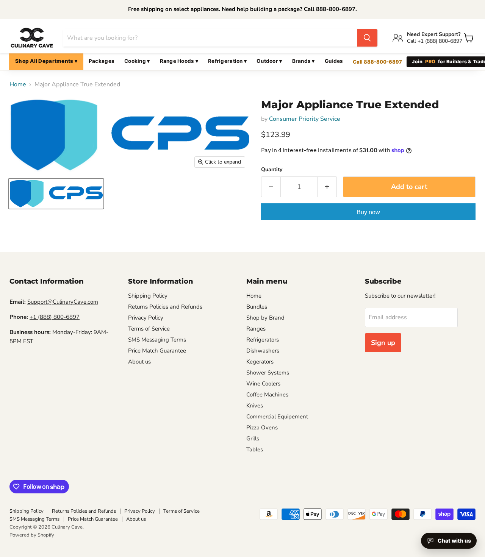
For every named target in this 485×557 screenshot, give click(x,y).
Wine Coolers (263, 383)
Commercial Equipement (277, 416)
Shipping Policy (147, 296)
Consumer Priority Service (304, 119)
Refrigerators (262, 339)
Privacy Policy (145, 317)
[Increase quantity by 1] (327, 186)
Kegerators (260, 361)
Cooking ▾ (137, 61)
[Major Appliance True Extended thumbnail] (56, 194)
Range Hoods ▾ (179, 61)
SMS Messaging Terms (157, 339)
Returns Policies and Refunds (165, 306)
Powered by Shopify (31, 535)
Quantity (271, 170)
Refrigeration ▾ (227, 61)
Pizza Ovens (262, 427)
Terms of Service (149, 328)
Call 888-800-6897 (377, 62)
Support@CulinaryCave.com (62, 302)
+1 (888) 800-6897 (55, 317)
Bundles (256, 306)
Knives (254, 405)
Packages (101, 61)
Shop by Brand (265, 317)
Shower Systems (267, 372)
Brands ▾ (303, 61)
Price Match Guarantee (157, 350)
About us (139, 361)
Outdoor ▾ (269, 61)
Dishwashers (262, 350)
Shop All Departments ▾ (46, 61)
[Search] (367, 38)
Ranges (256, 328)
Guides (334, 61)
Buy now (368, 212)
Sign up (383, 342)
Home (17, 84)
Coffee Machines (267, 394)
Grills (252, 438)
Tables (254, 449)
